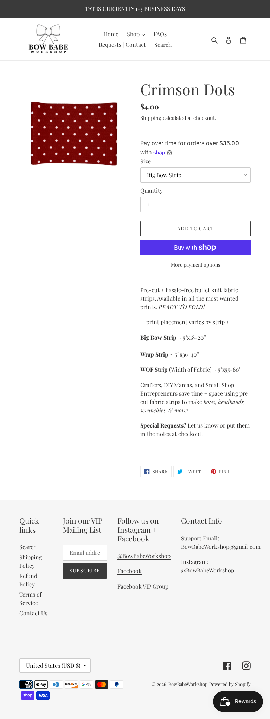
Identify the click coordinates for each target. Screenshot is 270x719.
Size (145, 161)
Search (28, 547)
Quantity (151, 190)
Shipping (150, 117)
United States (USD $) (53, 665)
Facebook (129, 570)
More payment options (195, 264)
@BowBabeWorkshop (144, 555)
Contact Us (33, 613)
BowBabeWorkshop (188, 684)
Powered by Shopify (230, 684)
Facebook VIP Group (142, 586)
